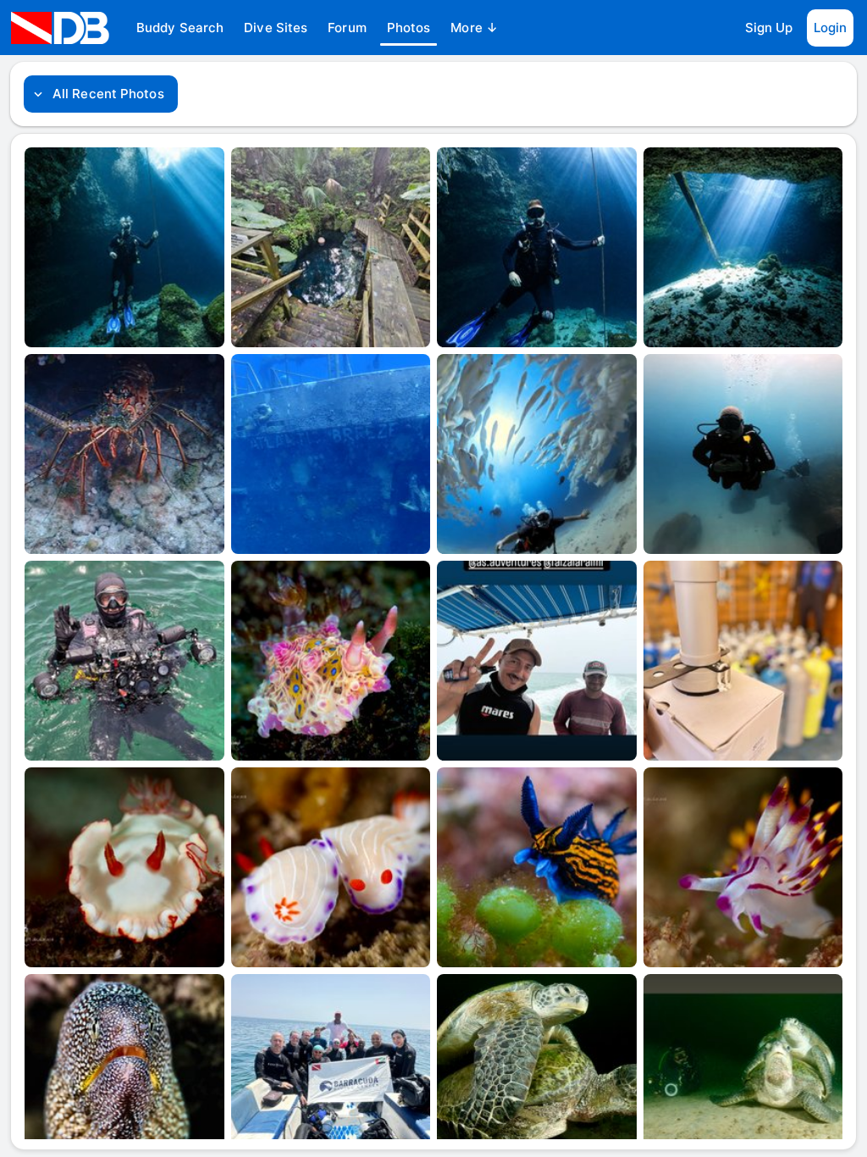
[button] (180, 28)
